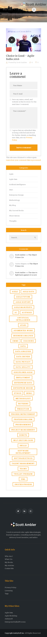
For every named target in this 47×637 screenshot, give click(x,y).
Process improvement (23, 414)
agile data (28, 291)
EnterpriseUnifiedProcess (15, 622)
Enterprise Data (23, 383)
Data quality (23, 367)
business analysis (23, 336)
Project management (23, 430)
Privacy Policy (10, 587)
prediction (23, 409)
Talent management (23, 463)
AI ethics (27, 312)
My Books (9, 562)
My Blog (12, 205)
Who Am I (9, 556)
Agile (11, 174)
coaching (28, 341)
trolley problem (23, 474)
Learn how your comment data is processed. (23, 160)
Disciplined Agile (23, 372)
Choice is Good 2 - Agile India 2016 (38, 40)
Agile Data (13, 179)
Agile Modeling (11, 616)
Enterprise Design (16, 195)
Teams (23, 469)
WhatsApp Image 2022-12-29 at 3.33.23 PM (11, 40)
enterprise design (23, 388)
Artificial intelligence (17, 184)
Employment (23, 377)
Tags (7, 593)
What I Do (8, 559)
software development (23, 452)
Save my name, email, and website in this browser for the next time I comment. (24, 101)
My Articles (9, 565)
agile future (23, 297)
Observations (14, 216)
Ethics (17, 393)
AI (16, 312)
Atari (11, 190)
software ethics (23, 458)
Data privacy (23, 362)
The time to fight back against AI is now (26, 273)
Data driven (23, 356)
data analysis (23, 351)
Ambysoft (9, 619)
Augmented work (23, 330)
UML (23, 479)
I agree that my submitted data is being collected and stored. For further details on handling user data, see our (24, 135)
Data (23, 346)
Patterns (23, 403)
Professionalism (23, 419)
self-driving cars (23, 440)
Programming (23, 424)
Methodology (14, 200)
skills (23, 445)
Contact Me (9, 568)
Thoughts (13, 221)
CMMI (15, 341)
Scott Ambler (22, 62)
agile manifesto (23, 307)
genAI (29, 393)
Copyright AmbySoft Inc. (14, 633)
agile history (23, 302)
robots (23, 435)
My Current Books (16, 210)
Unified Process (23, 484)
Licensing (9, 590)
